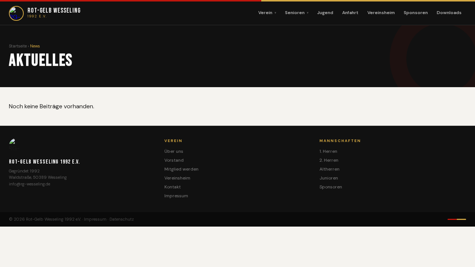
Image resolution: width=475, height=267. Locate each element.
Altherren (330, 169)
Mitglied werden (181, 169)
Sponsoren (416, 13)
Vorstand (174, 160)
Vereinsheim (381, 13)
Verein (265, 13)
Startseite (18, 46)
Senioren (295, 13)
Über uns (173, 151)
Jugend (325, 13)
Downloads (449, 13)
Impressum (176, 196)
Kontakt (172, 187)
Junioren (329, 178)
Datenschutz (121, 219)
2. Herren (329, 160)
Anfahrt (350, 13)
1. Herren (328, 151)
